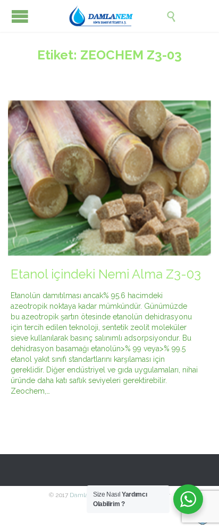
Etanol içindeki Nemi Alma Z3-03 (106, 274)
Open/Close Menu (20, 16)
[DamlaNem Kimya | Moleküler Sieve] (117, 16)
